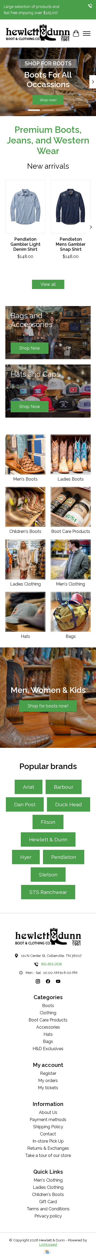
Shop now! (48, 100)
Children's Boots (25, 531)
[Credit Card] (47, 1252)
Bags (71, 636)
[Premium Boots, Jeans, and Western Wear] (38, 33)
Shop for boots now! (48, 706)
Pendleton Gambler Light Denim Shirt (25, 244)
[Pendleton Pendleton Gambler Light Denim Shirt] (25, 207)
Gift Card (48, 1201)
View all (48, 284)
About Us (48, 1112)
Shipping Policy (48, 1126)
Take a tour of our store (48, 1155)
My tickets (48, 1087)
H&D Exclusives (48, 1048)
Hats (25, 636)
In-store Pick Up (48, 1141)
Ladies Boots (71, 479)
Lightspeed (48, 1244)
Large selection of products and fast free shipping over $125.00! (31, 10)
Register (48, 1073)
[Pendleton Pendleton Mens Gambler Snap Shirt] (71, 207)
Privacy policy (48, 1216)
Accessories (48, 1027)
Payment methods (48, 1119)
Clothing (48, 1012)
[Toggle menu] (86, 33)
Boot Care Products (70, 531)
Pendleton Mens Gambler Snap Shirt (71, 244)
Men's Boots (25, 479)
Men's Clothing (70, 584)
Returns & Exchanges (48, 1148)
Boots (48, 1005)
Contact (48, 1133)
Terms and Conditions (48, 1208)
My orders (48, 1080)
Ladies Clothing (25, 584)
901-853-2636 (51, 964)
